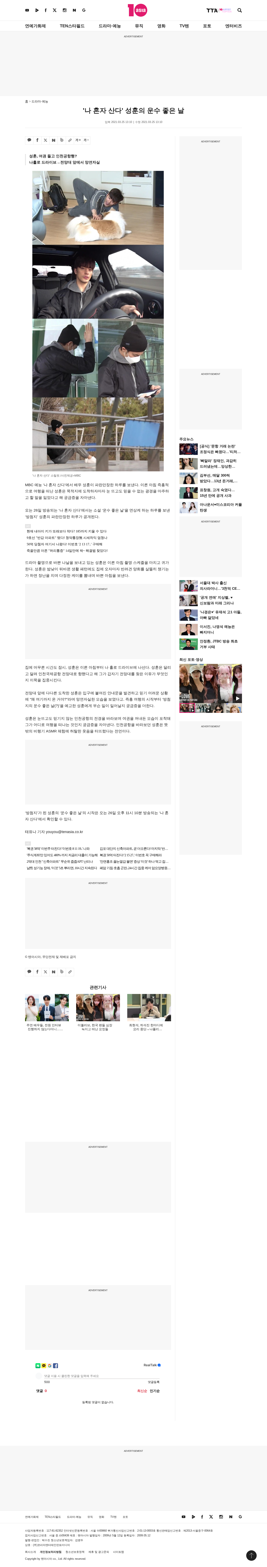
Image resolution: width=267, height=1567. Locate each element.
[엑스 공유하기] (45, 140)
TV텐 (184, 26)
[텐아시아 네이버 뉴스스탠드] (74, 10)
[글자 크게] (78, 140)
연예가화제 (35, 26)
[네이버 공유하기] (53, 140)
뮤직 (139, 26)
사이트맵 (118, 1551)
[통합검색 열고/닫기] (239, 10)
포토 (207, 26)
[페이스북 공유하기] (37, 140)
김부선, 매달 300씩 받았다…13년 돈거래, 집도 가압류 (217, 481)
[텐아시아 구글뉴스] (84, 10)
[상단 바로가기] (251, 1555)
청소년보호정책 (74, 1551)
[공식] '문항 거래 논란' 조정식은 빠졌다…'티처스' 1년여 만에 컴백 (221, 451)
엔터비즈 (233, 26)
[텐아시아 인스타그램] (65, 10)
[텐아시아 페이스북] (46, 10)
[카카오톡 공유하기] (29, 140)
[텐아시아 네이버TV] (37, 10)
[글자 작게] (86, 140)
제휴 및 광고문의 (98, 1551)
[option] (210, 683)
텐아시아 (46, 1558)
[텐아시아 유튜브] (27, 10)
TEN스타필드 (72, 26)
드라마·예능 (110, 26)
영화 (161, 26)
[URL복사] (70, 140)
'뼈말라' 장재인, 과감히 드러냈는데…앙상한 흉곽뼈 (218, 466)
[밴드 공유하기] (62, 140)
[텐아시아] (137, 10)
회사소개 (30, 1551)
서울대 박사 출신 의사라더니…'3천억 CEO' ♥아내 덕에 (220, 588)
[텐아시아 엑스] (55, 10)
